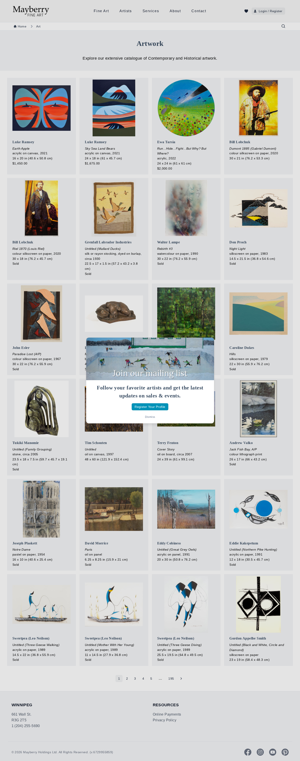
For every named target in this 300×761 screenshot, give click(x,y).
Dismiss (150, 417)
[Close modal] (207, 344)
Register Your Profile (150, 407)
